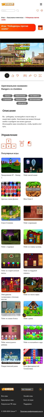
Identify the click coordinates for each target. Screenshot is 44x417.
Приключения (20, 96)
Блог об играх (28, 400)
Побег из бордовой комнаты (30, 272)
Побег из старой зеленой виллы (10, 272)
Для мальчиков (35, 99)
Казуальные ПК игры (8, 404)
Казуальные (20, 99)
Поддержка (28, 404)
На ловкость (34, 96)
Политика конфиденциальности (31, 411)
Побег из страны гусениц (32, 247)
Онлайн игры (28, 396)
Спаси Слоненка (7, 223)
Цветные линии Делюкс (9, 199)
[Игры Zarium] (7, 4)
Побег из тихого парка (31, 293)
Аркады (7, 96)
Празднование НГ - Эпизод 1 (10, 176)
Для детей (22, 103)
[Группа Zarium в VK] (40, 389)
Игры (3, 17)
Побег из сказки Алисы (9, 318)
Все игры (4, 396)
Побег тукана (28, 316)
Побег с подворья (7, 247)
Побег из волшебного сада (33, 342)
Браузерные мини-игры (15, 17)
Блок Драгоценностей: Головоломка (31, 366)
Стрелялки (7, 99)
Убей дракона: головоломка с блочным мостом (9, 297)
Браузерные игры (7, 400)
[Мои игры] (38, 10)
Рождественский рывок (9, 366)
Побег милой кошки (30, 175)
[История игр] (42, 10)
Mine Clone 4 (28, 199)
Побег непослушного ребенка (8, 343)
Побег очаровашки (30, 223)
